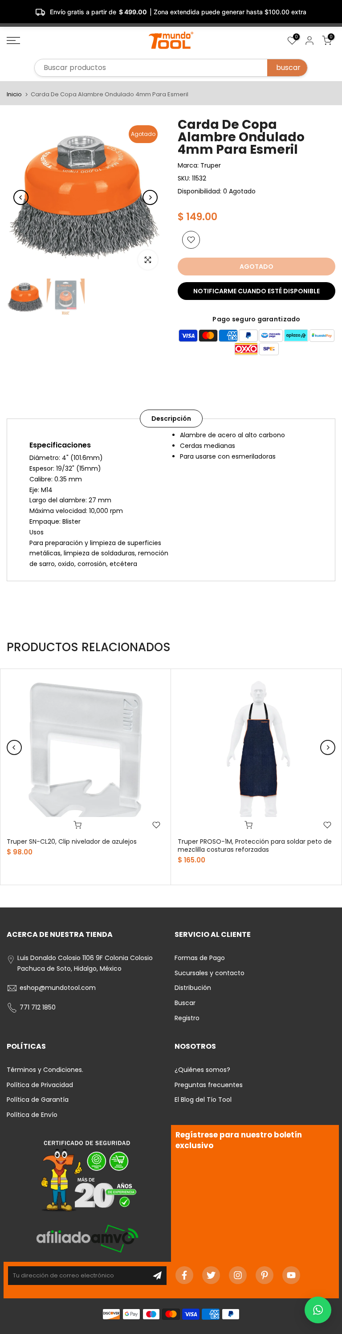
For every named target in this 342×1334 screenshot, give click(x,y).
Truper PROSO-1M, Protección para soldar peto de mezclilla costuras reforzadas (255, 845)
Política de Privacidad (40, 1084)
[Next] (150, 197)
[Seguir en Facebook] (184, 1275)
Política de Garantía (38, 1099)
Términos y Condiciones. (45, 1069)
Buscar (185, 1002)
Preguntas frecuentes (209, 1084)
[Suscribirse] (157, 1275)
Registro (187, 1018)
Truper (210, 165)
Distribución (193, 987)
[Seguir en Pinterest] (264, 1275)
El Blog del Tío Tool (203, 1099)
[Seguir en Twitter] (211, 1275)
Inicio (14, 94)
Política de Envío (32, 1114)
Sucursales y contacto (209, 973)
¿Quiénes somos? (202, 1069)
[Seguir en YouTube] (291, 1275)
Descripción (171, 418)
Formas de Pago (200, 957)
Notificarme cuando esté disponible (256, 291)
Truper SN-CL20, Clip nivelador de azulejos (72, 841)
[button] (318, 1310)
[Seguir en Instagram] (238, 1275)
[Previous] (20, 197)
